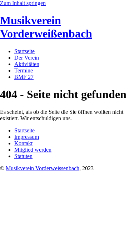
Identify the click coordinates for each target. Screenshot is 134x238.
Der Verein (26, 58)
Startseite (24, 51)
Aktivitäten (26, 64)
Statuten (23, 156)
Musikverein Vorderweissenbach (42, 168)
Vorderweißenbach (46, 27)
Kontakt (23, 143)
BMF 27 (24, 77)
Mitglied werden (32, 150)
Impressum (26, 137)
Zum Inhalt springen (23, 3)
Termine (23, 70)
